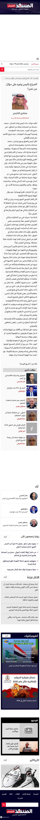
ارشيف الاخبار (26, 794)
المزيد (5, 537)
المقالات (17, 794)
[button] (3, 776)
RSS (10, 794)
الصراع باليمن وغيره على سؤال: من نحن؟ (17, 78)
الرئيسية (35, 78)
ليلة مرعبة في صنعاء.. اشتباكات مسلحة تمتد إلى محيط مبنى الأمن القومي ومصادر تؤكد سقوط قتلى (20, 587)
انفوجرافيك (31, 635)
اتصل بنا (20, 798)
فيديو (34, 720)
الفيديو (4, 794)
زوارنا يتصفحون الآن (30, 536)
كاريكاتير (34, 759)
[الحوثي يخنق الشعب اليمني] (20, 776)
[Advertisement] (20, 36)
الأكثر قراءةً (33, 577)
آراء (31, 78)
